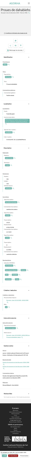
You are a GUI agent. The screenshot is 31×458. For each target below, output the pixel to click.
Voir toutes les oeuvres (10, 397)
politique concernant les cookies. (9, 454)
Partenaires (16, 433)
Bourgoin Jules (14, 12)
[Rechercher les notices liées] (29, 12)
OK (5, 455)
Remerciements (15, 413)
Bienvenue (15, 410)
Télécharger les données (16, 50)
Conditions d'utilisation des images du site (16, 33)
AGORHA (14, 3)
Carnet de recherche (15, 431)
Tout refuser (13, 455)
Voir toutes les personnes (23, 397)
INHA (15, 428)
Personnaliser (24, 455)
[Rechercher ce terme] (9, 64)
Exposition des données (15, 418)
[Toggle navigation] (29, 3)
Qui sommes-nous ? (15, 426)
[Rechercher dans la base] (4, 364)
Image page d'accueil (15, 420)
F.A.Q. (15, 415)
